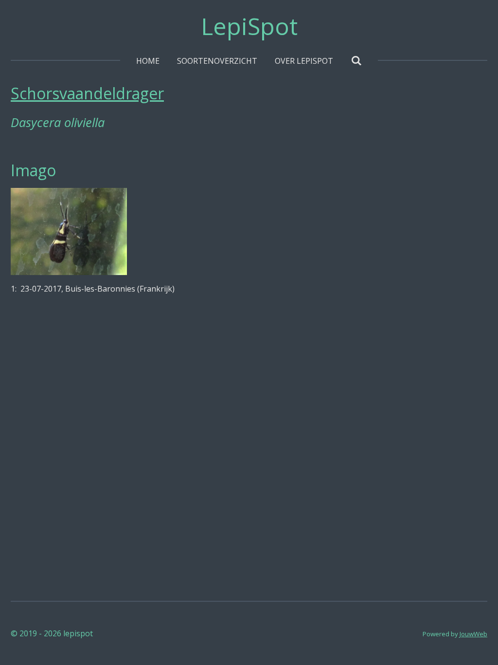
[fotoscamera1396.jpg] (69, 231)
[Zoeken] (356, 60)
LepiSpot (249, 26)
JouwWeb (473, 633)
